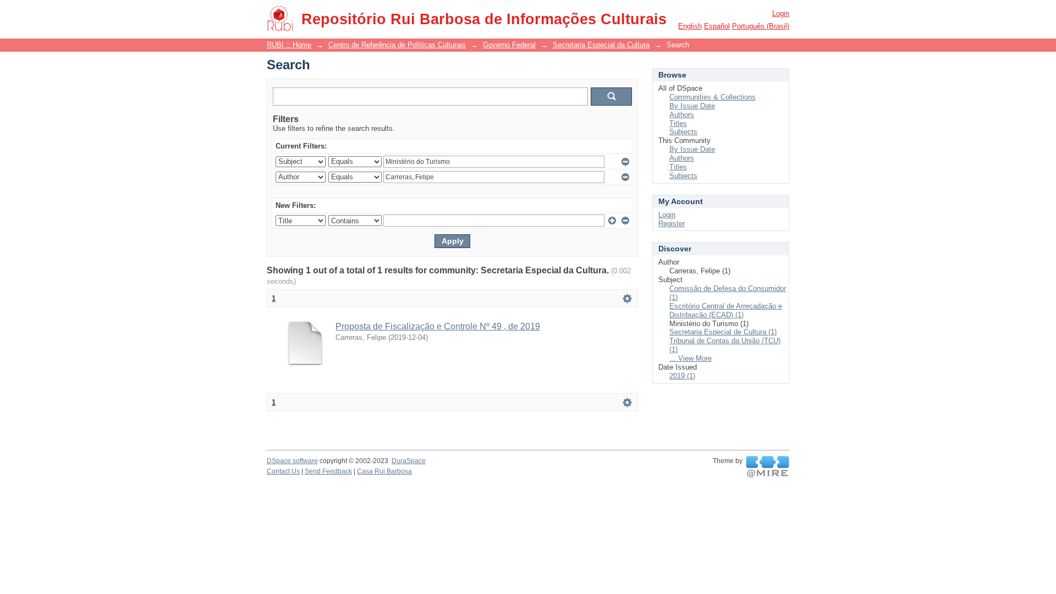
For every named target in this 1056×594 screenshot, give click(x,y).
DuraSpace (409, 461)
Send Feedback (328, 471)
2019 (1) (682, 376)
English (690, 26)
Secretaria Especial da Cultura (601, 45)
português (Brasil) (760, 26)
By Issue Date (692, 106)
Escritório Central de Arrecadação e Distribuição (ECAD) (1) (725, 310)
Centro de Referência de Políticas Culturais (397, 45)
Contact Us (283, 471)
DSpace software (292, 461)
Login (780, 13)
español (717, 26)
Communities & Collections (712, 97)
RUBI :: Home (289, 45)
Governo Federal (509, 45)
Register (671, 223)
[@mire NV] (767, 467)
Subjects (683, 132)
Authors (681, 115)
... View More (690, 358)
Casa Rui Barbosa (384, 471)
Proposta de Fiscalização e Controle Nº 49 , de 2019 (438, 326)
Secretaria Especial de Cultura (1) (723, 332)
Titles (678, 123)
